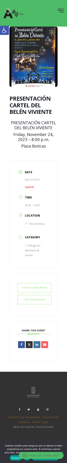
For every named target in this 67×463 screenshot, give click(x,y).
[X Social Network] (29, 344)
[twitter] (29, 409)
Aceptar (16, 457)
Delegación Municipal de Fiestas (32, 250)
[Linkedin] (37, 344)
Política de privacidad (24, 417)
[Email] (44, 344)
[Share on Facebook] (21, 344)
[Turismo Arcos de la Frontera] (14, 13)
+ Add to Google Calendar (34, 287)
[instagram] (47, 409)
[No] (62, 452)
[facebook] (20, 409)
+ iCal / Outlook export (34, 299)
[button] (4, 30)
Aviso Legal (40, 422)
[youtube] (38, 409)
